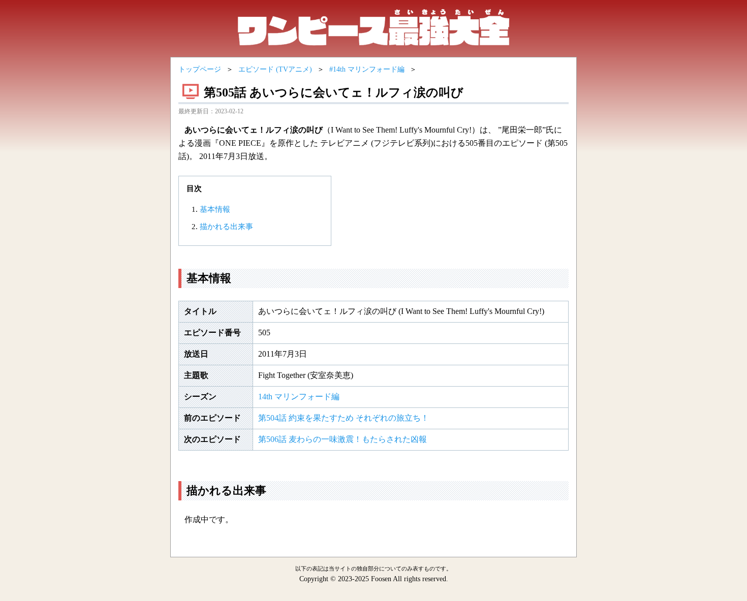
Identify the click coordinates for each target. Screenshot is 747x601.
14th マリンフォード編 (298, 396)
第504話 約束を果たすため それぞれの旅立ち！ (343, 418)
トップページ (199, 69)
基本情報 (215, 209)
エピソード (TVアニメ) (275, 69)
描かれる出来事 (226, 227)
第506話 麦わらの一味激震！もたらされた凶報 (342, 439)
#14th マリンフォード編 (366, 69)
